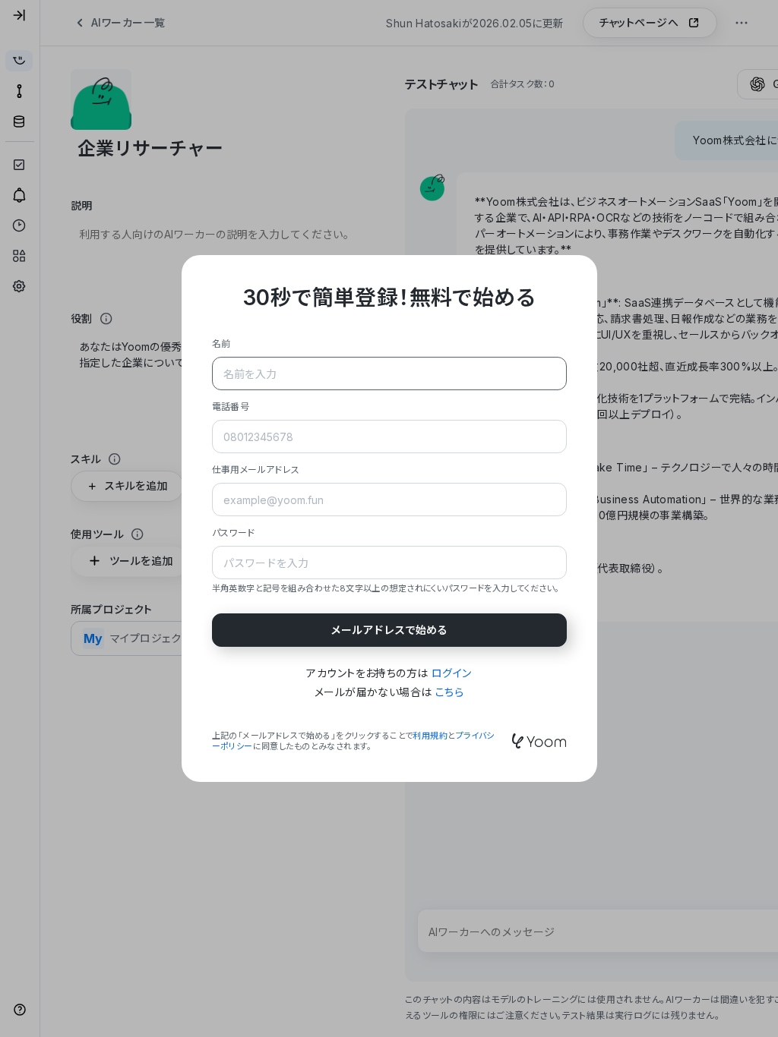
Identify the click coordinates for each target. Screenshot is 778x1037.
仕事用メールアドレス (256, 469)
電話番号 (231, 406)
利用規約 (430, 735)
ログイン (452, 673)
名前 (221, 343)
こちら (449, 692)
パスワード (233, 532)
